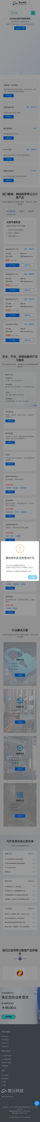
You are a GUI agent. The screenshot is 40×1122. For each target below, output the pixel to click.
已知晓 (33, 577)
